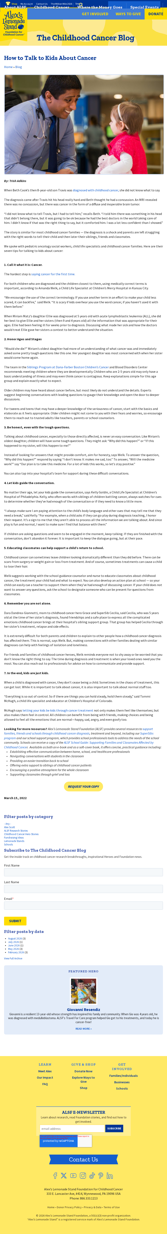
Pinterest (100, 1175)
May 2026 (13, 949)
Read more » (84, 1028)
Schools (8, 844)
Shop (83, 1088)
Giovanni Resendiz (83, 1009)
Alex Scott (9, 827)
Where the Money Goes (99, 7)
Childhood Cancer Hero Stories (21, 834)
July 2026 (13, 942)
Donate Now (83, 1071)
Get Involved (95, 13)
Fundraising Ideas (14, 837)
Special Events (144, 7)
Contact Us (83, 1159)
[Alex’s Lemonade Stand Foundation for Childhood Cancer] (13, 40)
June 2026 (14, 945)
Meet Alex (45, 1071)
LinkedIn (110, 1175)
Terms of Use (112, 1207)
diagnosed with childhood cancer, (96, 190)
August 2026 (15, 938)
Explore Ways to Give (83, 1079)
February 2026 (16, 952)
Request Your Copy (83, 786)
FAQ (45, 1084)
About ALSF (15, 7)
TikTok (92, 1175)
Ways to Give (128, 13)
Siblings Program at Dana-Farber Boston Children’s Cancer (68, 367)
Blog (18, 67)
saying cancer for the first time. (53, 274)
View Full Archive (13, 958)
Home (8, 67)
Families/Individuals (123, 1076)
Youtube (73, 1175)
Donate (155, 13)
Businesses (122, 1082)
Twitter (63, 1175)
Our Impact (45, 1077)
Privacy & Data (92, 1207)
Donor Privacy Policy (69, 1207)
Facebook (55, 1175)
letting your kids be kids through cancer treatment (58, 710)
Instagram (83, 1175)
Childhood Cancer (51, 7)
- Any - (7, 824)
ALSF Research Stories (16, 830)
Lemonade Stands (14, 841)
